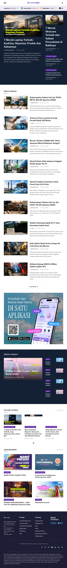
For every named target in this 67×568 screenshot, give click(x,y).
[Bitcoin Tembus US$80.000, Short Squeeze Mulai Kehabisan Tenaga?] (16, 145)
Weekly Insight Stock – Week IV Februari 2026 (48, 384)
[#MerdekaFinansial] (49, 489)
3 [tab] (35, 443)
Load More (32, 286)
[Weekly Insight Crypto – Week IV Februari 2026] (59, 371)
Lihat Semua (60, 410)
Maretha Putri (34, 102)
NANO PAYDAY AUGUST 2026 (15, 475)
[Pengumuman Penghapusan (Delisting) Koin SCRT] (49, 462)
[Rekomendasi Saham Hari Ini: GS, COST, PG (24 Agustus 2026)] (16, 207)
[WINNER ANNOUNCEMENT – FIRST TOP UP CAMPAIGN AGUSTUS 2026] (18, 489)
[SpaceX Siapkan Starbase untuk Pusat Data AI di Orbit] (16, 187)
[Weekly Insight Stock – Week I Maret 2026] (59, 360)
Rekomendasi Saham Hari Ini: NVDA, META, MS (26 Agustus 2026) (46, 98)
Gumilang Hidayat (9, 50)
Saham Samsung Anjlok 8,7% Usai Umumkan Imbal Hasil (45, 224)
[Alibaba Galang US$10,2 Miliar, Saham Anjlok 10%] (16, 269)
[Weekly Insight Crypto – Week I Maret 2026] (23, 369)
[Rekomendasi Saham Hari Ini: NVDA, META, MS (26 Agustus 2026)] (16, 102)
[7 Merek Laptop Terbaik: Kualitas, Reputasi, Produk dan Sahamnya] (23, 26)
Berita (48, 359)
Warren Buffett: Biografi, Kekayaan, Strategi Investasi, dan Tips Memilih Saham (33, 433)
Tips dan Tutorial (51, 56)
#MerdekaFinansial (42, 502)
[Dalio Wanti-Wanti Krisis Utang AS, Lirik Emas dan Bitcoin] (16, 248)
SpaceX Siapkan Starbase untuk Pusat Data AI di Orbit (44, 183)
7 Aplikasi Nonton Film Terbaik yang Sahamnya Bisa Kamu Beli (53, 74)
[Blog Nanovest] (33, 3)
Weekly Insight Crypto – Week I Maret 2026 (22, 372)
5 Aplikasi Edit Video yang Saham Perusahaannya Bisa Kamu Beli (54, 60)
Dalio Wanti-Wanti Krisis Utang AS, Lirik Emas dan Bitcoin (45, 244)
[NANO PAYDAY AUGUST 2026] (18, 462)
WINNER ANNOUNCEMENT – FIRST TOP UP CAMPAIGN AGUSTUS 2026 (17, 503)
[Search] (62, 3)
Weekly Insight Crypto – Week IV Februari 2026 (48, 374)
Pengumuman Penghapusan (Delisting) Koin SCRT (45, 476)
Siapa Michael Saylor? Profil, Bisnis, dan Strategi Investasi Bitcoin (54, 433)
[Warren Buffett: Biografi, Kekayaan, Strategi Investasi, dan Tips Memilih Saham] (33, 420)
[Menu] (5, 3)
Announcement (40, 472)
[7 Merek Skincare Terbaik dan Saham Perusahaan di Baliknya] (54, 20)
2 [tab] (33, 443)
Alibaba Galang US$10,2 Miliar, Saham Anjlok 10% (43, 265)
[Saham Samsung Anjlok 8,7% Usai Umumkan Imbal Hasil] (16, 228)
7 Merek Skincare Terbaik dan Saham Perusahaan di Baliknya (53, 36)
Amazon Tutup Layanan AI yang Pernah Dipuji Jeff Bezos (43, 119)
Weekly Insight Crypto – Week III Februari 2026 (48, 395)
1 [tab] (32, 443)
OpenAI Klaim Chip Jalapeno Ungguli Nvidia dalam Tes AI (46, 162)
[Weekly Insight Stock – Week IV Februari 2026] (59, 381)
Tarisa (32, 123)
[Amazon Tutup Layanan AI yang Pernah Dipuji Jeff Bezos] (16, 123)
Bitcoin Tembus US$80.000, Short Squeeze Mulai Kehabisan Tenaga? (45, 142)
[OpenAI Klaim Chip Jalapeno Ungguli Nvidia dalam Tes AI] (16, 166)
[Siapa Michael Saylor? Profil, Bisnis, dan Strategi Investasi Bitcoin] (54, 420)
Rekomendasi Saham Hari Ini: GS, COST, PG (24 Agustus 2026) (44, 203)
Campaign (7, 472)
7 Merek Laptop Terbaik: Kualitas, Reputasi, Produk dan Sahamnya (22, 43)
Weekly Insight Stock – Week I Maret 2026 (49, 363)
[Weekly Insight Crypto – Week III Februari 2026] (59, 392)
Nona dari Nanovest (10, 377)
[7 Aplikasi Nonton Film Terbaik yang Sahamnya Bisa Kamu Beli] (13, 420)
